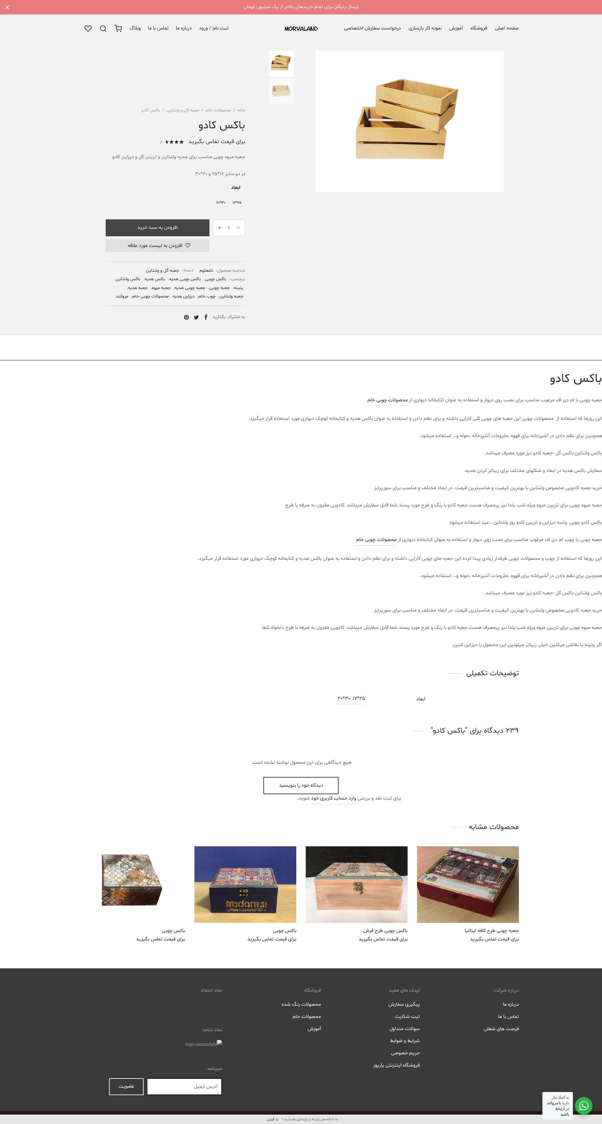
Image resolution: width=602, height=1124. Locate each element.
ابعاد (235, 187)
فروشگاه (478, 28)
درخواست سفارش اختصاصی (372, 28)
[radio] (237, 203)
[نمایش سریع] (454, 908)
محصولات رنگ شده (301, 1004)
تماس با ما (158, 28)
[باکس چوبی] (245, 884)
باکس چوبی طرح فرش (385, 930)
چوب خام (206, 296)
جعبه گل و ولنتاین (182, 110)
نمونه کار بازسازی (425, 28)
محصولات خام (218, 110)
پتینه (238, 288)
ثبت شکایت (407, 1016)
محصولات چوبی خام (150, 296)
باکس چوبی (215, 279)
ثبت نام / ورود (214, 28)
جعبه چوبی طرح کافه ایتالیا (492, 930)
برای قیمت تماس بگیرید (216, 142)
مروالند (122, 296)
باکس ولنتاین (128, 279)
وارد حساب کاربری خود (333, 798)
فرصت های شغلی (501, 1028)
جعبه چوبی (219, 288)
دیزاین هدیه (183, 296)
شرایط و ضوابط (405, 1040)
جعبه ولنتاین (231, 296)
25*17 (359, 698)
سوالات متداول (404, 1028)
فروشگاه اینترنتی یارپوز (396, 1065)
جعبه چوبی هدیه (190, 288)
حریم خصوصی (405, 1053)
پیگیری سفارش (404, 1004)
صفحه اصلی (507, 28)
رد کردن (272, 1119)
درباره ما (184, 28)
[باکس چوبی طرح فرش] (357, 884)
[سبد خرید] (118, 28)
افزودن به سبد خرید (157, 227)
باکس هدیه (155, 279)
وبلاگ (135, 28)
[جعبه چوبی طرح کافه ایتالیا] (468, 884)
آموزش (456, 28)
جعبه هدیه (138, 288)
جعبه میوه (161, 288)
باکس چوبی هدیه (185, 279)
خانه (241, 110)
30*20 (344, 698)
